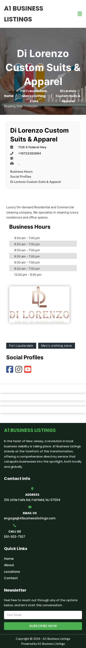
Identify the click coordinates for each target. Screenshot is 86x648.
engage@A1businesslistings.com (30, 518)
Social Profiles (20, 176)
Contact (11, 578)
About (9, 565)
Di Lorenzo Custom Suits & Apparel (35, 182)
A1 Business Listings (23, 14)
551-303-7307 (14, 537)
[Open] (80, 13)
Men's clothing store (56, 346)
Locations (12, 571)
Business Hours (21, 171)
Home (8, 96)
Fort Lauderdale (33, 91)
